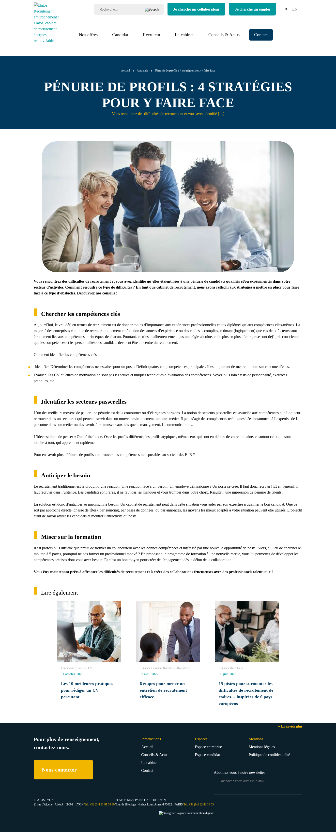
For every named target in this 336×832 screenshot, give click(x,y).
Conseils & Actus (224, 34)
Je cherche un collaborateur (196, 9)
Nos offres (88, 34)
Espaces (201, 739)
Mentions (256, 739)
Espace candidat (207, 755)
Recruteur (151, 34)
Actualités (142, 70)
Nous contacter (59, 770)
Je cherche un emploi (252, 9)
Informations (151, 739)
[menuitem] (285, 9)
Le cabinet (184, 34)
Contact (261, 34)
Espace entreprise (208, 747)
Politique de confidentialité (269, 755)
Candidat (120, 34)
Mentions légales (262, 747)
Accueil (125, 70)
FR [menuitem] (284, 9)
